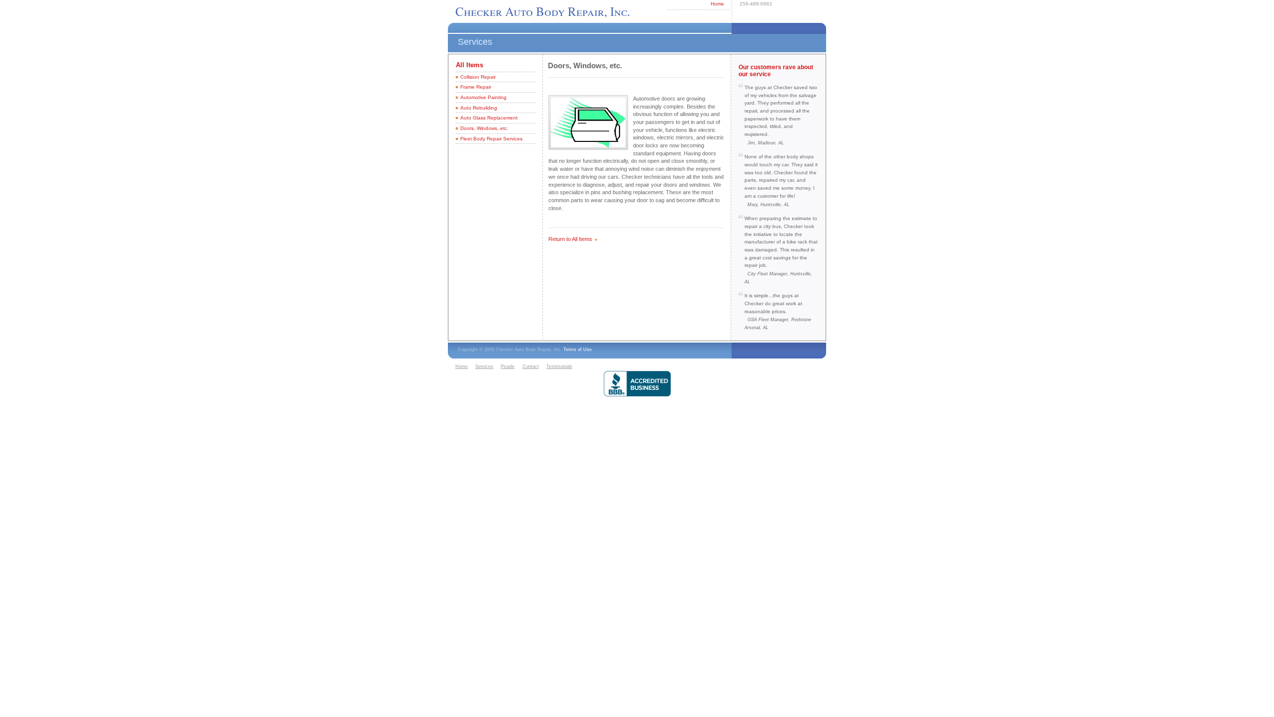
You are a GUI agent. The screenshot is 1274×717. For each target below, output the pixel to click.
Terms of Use (577, 349)
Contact (531, 366)
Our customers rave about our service (776, 70)
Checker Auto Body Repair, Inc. (542, 11)
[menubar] (515, 367)
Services (484, 366)
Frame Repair (475, 87)
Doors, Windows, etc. (484, 128)
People (508, 366)
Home (717, 3)
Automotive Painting (483, 97)
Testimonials (559, 366)
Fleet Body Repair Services (491, 138)
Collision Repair (478, 77)
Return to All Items (570, 239)
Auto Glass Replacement (489, 117)
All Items (469, 65)
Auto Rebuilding (478, 108)
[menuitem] (464, 367)
